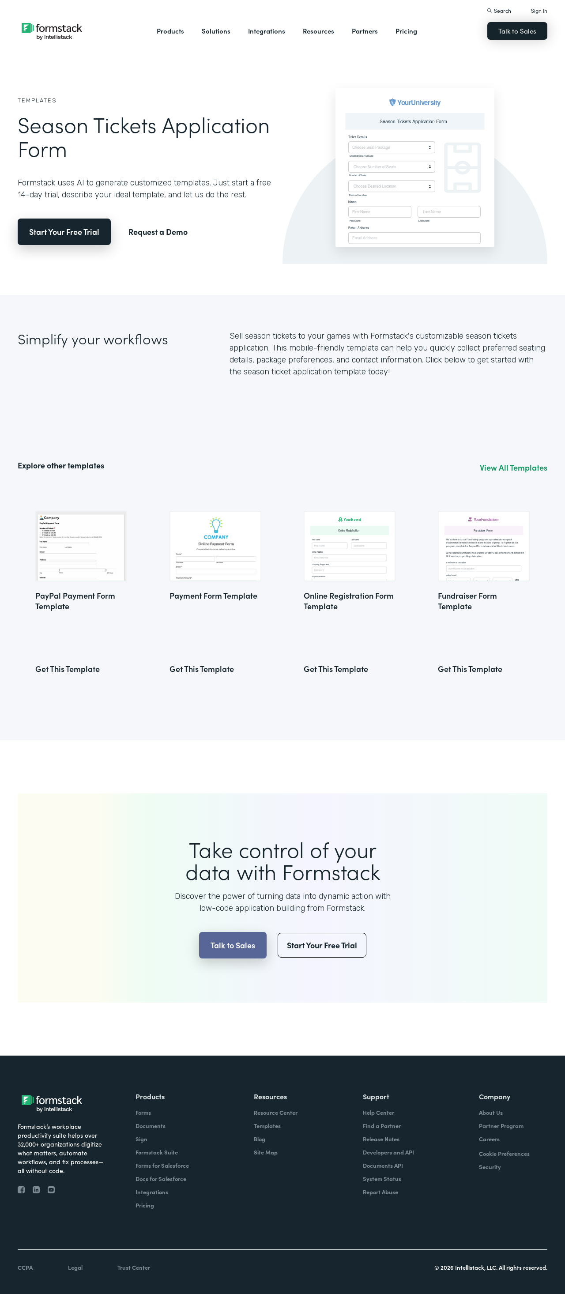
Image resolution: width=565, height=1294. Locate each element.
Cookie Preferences (504, 1153)
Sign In (539, 10)
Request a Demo (158, 231)
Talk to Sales (517, 30)
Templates (37, 100)
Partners (365, 30)
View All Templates (513, 467)
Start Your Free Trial (64, 231)
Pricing (406, 30)
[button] (170, 31)
